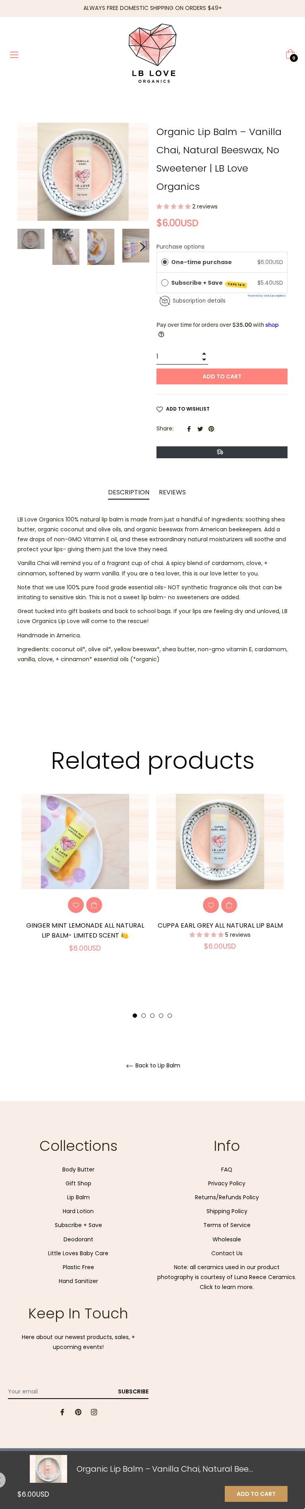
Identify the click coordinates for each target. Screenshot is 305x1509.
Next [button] (142, 247)
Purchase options (180, 247)
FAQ (226, 1169)
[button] (174, 206)
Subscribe (133, 1391)
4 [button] (161, 1015)
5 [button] (170, 1015)
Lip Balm (78, 1197)
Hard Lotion (78, 1211)
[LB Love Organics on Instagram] (94, 1412)
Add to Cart (256, 1494)
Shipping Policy (227, 1211)
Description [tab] (128, 492)
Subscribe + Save (208, 283)
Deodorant (78, 1239)
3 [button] (152, 1015)
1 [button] (135, 1015)
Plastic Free (78, 1267)
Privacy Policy (226, 1183)
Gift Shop (78, 1183)
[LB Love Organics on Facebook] (62, 1412)
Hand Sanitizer (78, 1281)
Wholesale (226, 1239)
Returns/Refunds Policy (227, 1197)
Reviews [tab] (173, 492)
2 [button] (143, 1015)
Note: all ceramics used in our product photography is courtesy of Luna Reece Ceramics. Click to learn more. (226, 1277)
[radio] (164, 262)
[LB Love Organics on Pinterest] (78, 1412)
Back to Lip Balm (157, 1065)
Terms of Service (227, 1225)
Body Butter (78, 1169)
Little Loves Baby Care (78, 1253)
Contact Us (227, 1253)
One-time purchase (201, 262)
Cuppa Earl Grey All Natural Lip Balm (220, 925)
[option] (84, 882)
